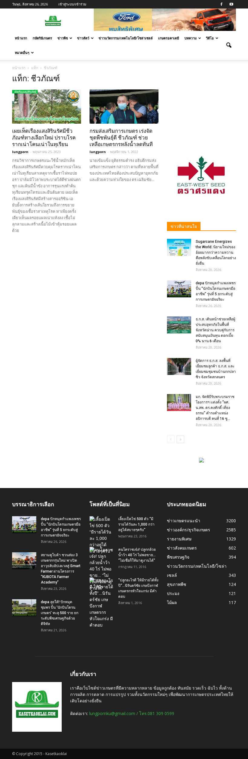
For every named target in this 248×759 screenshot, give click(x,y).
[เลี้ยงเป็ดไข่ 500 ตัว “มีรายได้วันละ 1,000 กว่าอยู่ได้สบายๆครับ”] (102, 535)
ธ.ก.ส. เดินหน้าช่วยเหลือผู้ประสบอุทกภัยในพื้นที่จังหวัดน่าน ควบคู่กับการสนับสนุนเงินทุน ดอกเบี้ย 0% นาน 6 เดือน (215, 330)
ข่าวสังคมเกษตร (182, 548)
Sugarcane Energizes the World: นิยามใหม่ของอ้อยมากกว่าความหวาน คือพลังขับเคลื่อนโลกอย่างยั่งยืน (216, 252)
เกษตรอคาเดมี (168, 38)
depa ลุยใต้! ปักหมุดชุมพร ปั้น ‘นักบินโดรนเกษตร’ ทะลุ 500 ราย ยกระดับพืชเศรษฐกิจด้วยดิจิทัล (59, 613)
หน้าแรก (21, 38)
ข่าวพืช (62, 38)
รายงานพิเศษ (179, 539)
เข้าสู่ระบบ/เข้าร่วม (72, 4)
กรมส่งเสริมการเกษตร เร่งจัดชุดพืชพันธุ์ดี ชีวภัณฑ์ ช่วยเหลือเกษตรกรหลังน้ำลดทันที (121, 137)
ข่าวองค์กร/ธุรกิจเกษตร (188, 530)
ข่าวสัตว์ (83, 38)
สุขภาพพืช (176, 584)
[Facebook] (221, 4)
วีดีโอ (210, 38)
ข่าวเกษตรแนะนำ (183, 520)
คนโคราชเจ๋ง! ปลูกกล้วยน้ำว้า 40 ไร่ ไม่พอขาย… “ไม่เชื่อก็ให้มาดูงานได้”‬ (137, 555)
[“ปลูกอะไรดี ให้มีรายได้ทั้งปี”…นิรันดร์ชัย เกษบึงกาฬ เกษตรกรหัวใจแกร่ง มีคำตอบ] (102, 602)
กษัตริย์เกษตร (42, 38)
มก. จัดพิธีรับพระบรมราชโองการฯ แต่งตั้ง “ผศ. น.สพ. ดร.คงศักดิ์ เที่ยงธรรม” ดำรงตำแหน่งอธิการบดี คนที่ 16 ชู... (215, 408)
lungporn (20, 151)
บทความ (190, 38)
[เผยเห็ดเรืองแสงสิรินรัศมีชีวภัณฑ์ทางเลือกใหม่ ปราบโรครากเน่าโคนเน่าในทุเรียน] (46, 106)
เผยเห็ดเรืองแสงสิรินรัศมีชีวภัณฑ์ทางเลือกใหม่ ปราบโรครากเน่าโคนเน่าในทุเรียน (44, 137)
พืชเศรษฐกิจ (178, 557)
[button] (228, 45)
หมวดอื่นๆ (22, 52)
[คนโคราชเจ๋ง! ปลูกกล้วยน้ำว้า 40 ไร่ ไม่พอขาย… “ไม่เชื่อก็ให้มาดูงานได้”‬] (102, 569)
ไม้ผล (172, 602)
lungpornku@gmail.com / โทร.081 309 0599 (131, 713)
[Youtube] (231, 4)
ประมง (173, 593)
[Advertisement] (201, 104)
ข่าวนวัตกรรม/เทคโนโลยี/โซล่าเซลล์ (126, 38)
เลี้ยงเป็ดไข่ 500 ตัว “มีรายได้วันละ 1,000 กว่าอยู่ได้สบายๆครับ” (136, 524)
